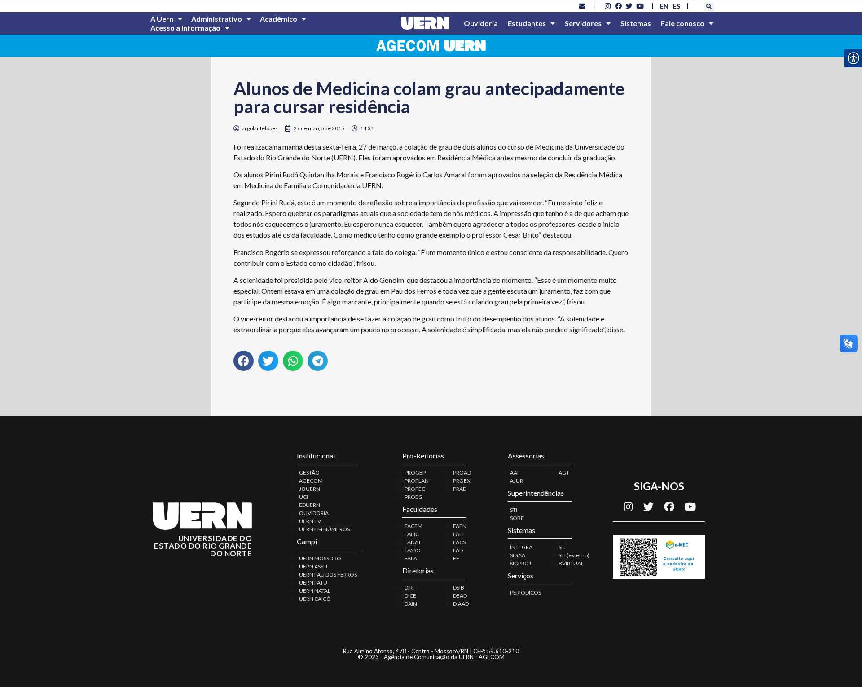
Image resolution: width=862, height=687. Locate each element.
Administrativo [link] (216, 18)
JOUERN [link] (309, 488)
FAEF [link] (459, 534)
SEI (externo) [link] (574, 555)
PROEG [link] (413, 496)
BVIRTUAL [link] (571, 563)
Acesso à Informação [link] (185, 27)
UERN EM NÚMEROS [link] (324, 529)
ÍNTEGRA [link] (521, 547)
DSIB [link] (458, 587)
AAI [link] (514, 472)
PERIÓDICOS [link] (525, 592)
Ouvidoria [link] (481, 23)
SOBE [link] (517, 518)
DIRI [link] (409, 587)
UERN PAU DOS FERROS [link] (328, 574)
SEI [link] (562, 547)
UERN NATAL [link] (314, 590)
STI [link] (513, 509)
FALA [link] (411, 558)
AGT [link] (564, 472)
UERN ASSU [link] (313, 566)
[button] (709, 7)
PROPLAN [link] (417, 480)
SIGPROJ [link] (520, 563)
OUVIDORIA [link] (314, 513)
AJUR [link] (516, 480)
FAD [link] (458, 550)
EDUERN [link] (309, 505)
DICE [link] (410, 595)
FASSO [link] (413, 550)
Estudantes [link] (527, 23)
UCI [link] (303, 496)
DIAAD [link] (461, 603)
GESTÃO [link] (309, 472)
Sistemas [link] (635, 23)
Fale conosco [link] (682, 23)
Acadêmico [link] (278, 18)
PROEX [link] (462, 480)
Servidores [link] (583, 23)
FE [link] (456, 558)
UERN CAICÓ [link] (315, 598)
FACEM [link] (413, 526)
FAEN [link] (459, 526)
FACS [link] (459, 542)
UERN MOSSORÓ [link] (320, 558)
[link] (582, 5)
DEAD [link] (460, 595)
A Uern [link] (161, 18)
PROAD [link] (462, 472)
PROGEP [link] (415, 472)
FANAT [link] (413, 542)
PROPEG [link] (415, 488)
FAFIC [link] (412, 534)
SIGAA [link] (517, 555)
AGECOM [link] (311, 480)
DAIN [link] (411, 603)
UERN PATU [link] (313, 582)
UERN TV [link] (310, 521)
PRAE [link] (459, 488)
